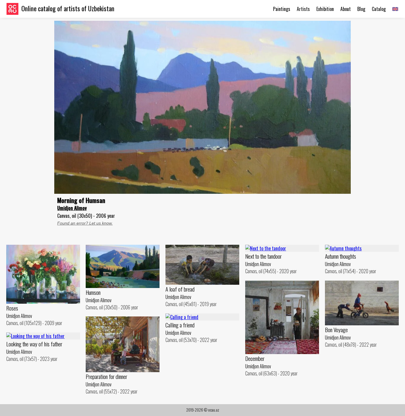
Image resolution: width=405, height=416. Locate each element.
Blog (361, 8)
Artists (303, 8)
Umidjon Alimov (72, 208)
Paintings (281, 8)
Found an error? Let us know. (85, 223)
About (345, 8)
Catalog (379, 8)
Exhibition (325, 8)
